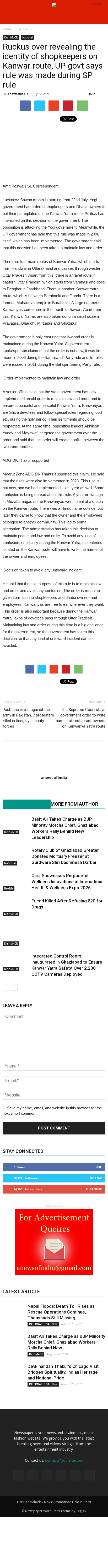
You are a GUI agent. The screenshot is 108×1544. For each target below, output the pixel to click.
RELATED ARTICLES (24, 804)
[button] (100, 16)
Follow (95, 1178)
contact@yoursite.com (64, 1460)
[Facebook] (33, 1475)
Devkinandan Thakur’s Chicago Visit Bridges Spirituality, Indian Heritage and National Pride (63, 1372)
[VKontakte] (89, 1475)
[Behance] (18, 1475)
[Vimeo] (75, 1475)
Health (8, 888)
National (27, 37)
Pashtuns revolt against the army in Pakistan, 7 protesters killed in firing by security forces (28, 718)
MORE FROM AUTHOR (74, 804)
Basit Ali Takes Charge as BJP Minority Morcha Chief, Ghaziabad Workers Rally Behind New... (66, 1342)
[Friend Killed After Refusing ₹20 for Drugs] (16, 907)
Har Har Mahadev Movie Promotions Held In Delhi (54, 1502)
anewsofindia (18, 94)
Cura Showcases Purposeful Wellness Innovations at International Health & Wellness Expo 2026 (68, 881)
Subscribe (93, 1189)
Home (7, 29)
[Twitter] (61, 1475)
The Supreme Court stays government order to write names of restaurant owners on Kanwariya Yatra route (80, 718)
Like (99, 1167)
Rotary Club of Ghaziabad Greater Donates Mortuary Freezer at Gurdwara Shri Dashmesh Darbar (65, 856)
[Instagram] (47, 1475)
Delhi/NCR (11, 37)
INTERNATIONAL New (43, 1324)
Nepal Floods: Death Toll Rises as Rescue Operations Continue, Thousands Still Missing (61, 1311)
